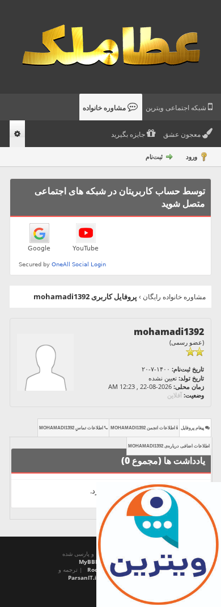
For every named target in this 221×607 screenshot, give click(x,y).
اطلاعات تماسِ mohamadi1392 (71, 427)
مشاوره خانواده (105, 108)
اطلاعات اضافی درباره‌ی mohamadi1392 (169, 446)
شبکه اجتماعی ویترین (177, 108)
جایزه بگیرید (129, 135)
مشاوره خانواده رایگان (174, 297)
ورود (191, 156)
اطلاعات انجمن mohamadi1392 (143, 427)
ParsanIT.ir (83, 577)
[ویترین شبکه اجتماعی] (158, 544)
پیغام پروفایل (193, 427)
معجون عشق (182, 135)
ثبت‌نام (154, 156)
